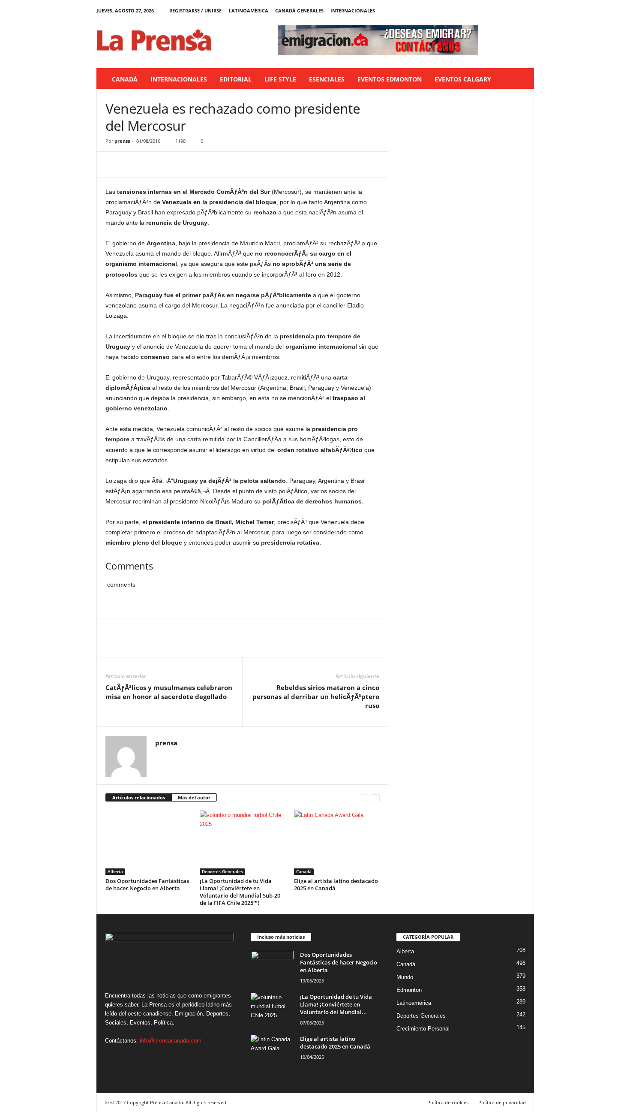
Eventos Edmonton (389, 79)
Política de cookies (447, 1102)
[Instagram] (501, 10)
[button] (521, 79)
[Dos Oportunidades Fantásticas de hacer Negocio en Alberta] (148, 843)
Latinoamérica (248, 10)
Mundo (404, 977)
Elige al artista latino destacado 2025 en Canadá (336, 884)
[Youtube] (527, 10)
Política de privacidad (502, 1102)
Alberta (115, 871)
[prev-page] (364, 797)
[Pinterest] (153, 164)
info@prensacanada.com (170, 1040)
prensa (122, 141)
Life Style (280, 79)
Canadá (125, 79)
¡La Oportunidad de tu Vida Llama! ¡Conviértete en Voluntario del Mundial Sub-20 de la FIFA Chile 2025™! (240, 892)
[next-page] (375, 797)
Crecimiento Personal (423, 1028)
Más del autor (194, 797)
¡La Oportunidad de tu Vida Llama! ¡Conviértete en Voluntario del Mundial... (336, 1004)
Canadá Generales (299, 10)
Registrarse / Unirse (195, 10)
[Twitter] (514, 10)
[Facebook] (488, 10)
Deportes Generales (222, 871)
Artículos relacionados (138, 797)
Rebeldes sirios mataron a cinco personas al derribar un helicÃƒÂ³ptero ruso (315, 696)
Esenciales (327, 79)
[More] (193, 164)
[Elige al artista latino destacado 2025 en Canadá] (337, 843)
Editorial (236, 79)
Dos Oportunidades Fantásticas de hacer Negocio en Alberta (147, 884)
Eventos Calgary (463, 79)
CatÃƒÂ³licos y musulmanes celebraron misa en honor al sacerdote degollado (168, 692)
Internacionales (352, 10)
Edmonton (409, 990)
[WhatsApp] (173, 164)
